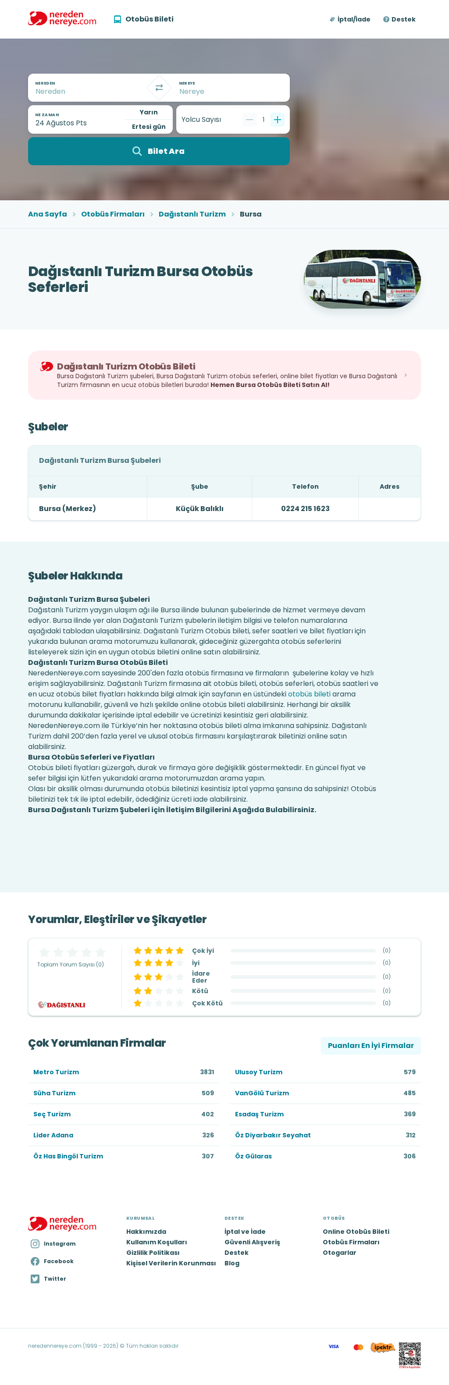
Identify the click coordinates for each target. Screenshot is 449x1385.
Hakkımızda (146, 1231)
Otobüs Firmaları (113, 214)
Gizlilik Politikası (153, 1252)
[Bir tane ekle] (278, 120)
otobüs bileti (309, 694)
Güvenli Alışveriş (252, 1242)
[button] (350, 19)
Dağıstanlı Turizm (192, 214)
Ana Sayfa (47, 214)
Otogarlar (339, 1252)
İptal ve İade (245, 1231)
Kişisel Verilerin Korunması (171, 1263)
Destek (404, 19)
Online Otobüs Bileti (356, 1231)
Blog (231, 1263)
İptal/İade (354, 19)
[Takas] (159, 87)
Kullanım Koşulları (156, 1242)
